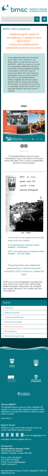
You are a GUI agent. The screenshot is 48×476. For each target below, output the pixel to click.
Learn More (6, 418)
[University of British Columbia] (36, 363)
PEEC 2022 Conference (21, 271)
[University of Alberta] (24, 394)
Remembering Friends (14, 335)
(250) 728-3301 (14, 457)
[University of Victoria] (12, 363)
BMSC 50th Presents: (14, 326)
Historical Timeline (13, 321)
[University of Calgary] (36, 378)
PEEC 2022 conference (22, 60)
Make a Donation (12, 312)
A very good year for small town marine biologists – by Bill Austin (23, 246)
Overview (9, 307)
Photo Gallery (11, 331)
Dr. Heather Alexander (30, 268)
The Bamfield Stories (14, 317)
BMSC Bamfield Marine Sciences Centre (24, 8)
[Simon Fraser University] (12, 378)
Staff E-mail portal (8, 464)
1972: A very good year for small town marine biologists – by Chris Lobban (26, 252)
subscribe (37, 435)
